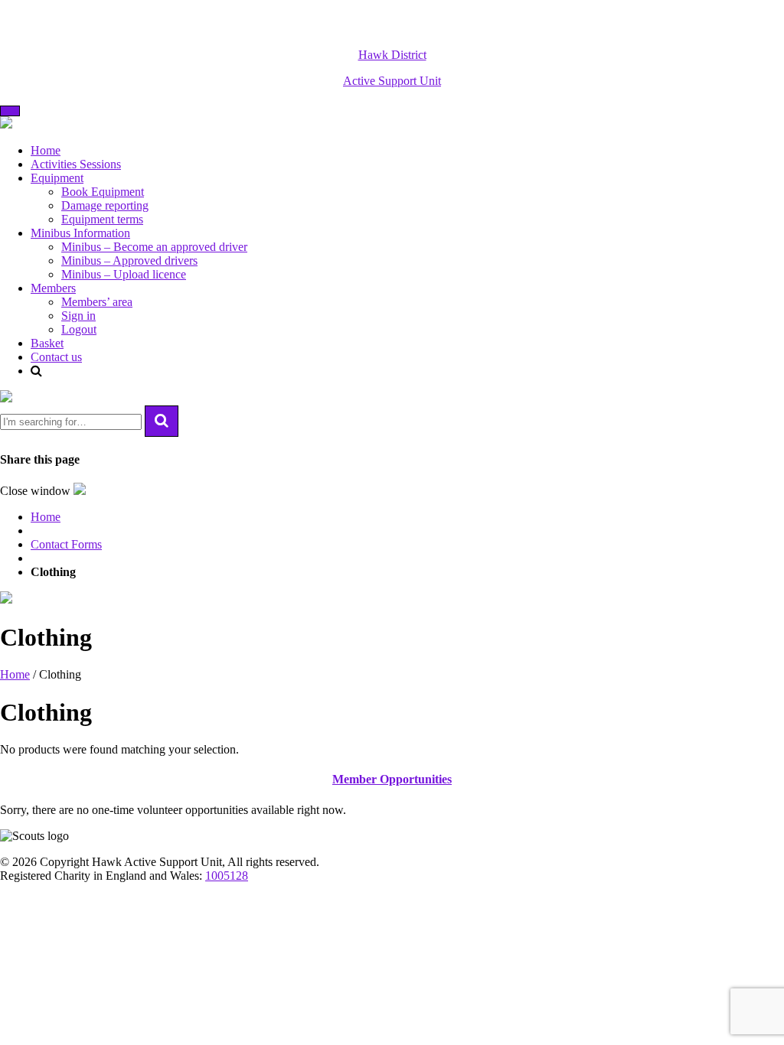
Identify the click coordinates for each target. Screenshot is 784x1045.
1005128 (226, 875)
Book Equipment (102, 191)
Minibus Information (80, 232)
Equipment (57, 177)
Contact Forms (66, 544)
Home (45, 150)
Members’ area (96, 301)
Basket (47, 343)
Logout (78, 329)
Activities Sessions (76, 164)
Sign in (78, 315)
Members (53, 288)
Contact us (56, 356)
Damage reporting (105, 205)
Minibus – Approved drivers (129, 260)
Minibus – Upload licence (123, 274)
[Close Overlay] (6, 398)
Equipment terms (102, 219)
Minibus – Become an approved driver (154, 246)
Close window (37, 490)
